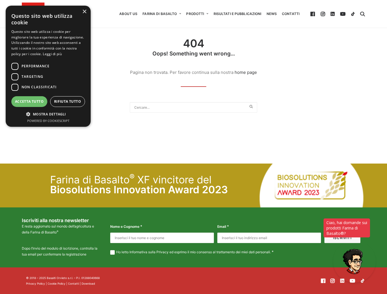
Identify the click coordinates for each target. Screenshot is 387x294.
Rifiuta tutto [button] (67, 101)
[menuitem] (128, 14)
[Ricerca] (193, 107)
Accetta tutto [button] (29, 101)
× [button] (84, 12)
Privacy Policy (35, 283)
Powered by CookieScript (48, 121)
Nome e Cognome (126, 226)
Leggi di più (52, 53)
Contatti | (75, 283)
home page (246, 72)
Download (88, 283)
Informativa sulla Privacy (149, 252)
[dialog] (48, 66)
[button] (313, 14)
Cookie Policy (56, 283)
